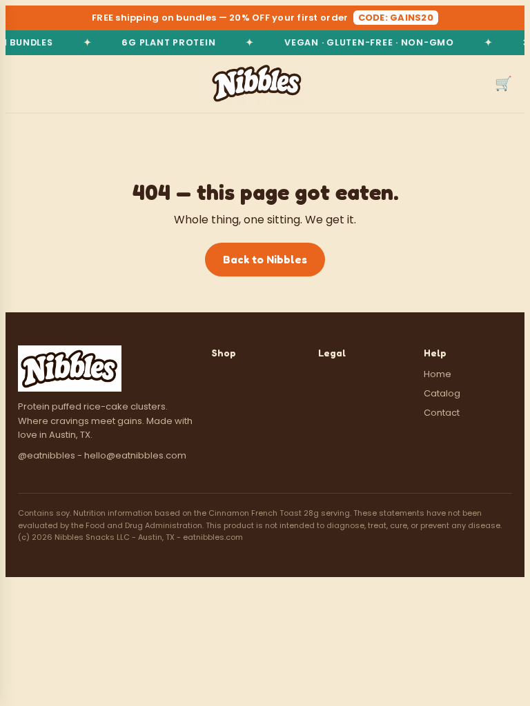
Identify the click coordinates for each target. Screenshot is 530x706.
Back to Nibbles (265, 259)
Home (437, 374)
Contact (442, 412)
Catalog (442, 393)
